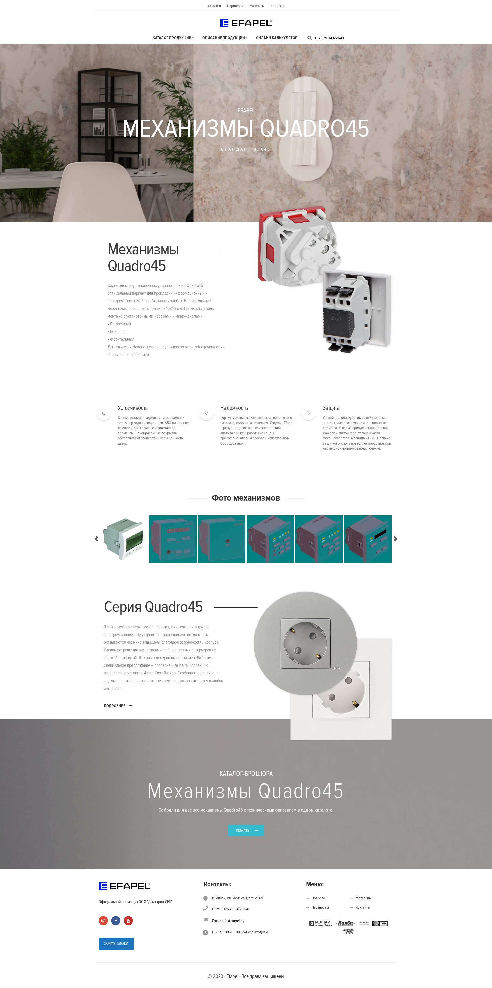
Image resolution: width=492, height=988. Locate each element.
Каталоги (214, 6)
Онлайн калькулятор (277, 37)
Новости (318, 898)
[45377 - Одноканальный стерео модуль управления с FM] (270, 539)
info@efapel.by (233, 920)
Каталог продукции (172, 37)
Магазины (257, 6)
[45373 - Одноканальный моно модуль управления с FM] (319, 539)
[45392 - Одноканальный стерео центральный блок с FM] (173, 539)
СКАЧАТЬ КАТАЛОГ (116, 944)
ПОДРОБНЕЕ (114, 705)
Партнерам (235, 6)
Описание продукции (223, 37)
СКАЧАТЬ (242, 830)
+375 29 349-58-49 (329, 38)
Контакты (278, 6)
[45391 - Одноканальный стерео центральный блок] (221, 539)
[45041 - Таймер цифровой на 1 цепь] (124, 539)
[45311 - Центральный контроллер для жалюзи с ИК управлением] (368, 539)
